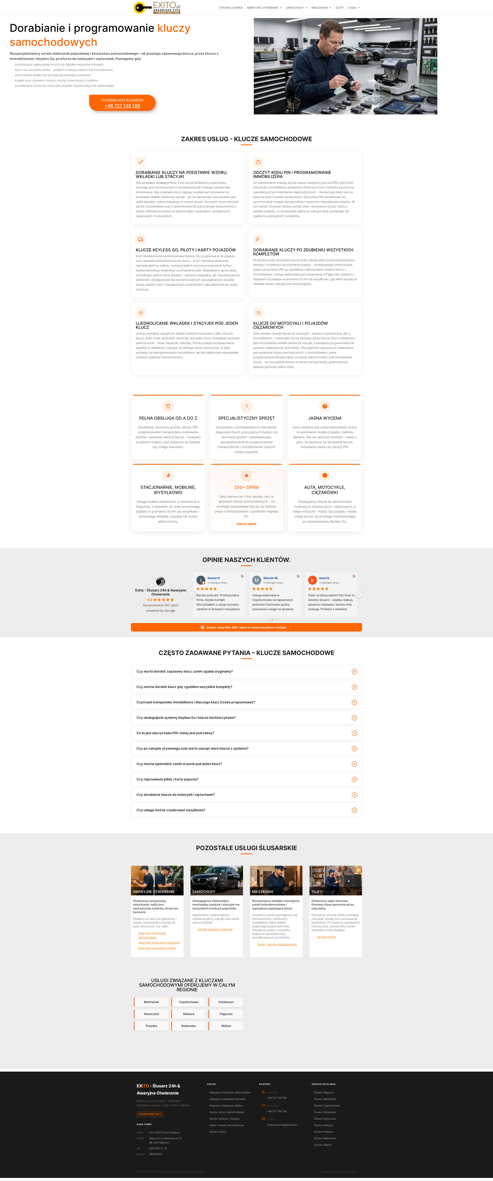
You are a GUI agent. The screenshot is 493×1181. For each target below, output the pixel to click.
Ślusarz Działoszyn (325, 1112)
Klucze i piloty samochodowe (227, 1112)
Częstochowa (188, 1002)
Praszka (151, 1026)
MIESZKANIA (320, 7)
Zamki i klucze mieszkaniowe (277, 944)
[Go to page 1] (272, 620)
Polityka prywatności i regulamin (338, 1171)
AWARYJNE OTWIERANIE (262, 7)
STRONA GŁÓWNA (231, 7)
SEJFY (340, 7)
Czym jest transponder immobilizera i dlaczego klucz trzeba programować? (196, 702)
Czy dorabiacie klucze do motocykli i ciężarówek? (176, 795)
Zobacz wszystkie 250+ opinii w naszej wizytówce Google (249, 627)
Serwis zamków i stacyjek (215, 929)
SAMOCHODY (295, 7)
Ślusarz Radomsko (325, 1138)
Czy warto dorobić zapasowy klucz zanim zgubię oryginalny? (185, 671)
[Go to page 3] (278, 620)
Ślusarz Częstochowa (327, 1105)
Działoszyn (226, 1002)
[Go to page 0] (269, 619)
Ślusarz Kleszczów (325, 1118)
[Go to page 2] (275, 620)
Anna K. (325, 578)
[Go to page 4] (281, 619)
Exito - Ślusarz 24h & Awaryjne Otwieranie (160, 592)
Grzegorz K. (272, 578)
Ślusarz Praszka (323, 1131)
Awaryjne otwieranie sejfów (157, 948)
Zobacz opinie (246, 524)
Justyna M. (216, 578)
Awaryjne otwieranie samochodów (152, 935)
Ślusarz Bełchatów (325, 1098)
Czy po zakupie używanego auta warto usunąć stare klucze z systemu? (192, 748)
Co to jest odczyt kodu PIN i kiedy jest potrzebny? (175, 733)
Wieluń (226, 1026)
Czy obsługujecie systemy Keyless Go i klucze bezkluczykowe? (186, 718)
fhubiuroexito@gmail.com (282, 1124)
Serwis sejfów (326, 937)
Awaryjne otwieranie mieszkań (159, 942)
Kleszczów (151, 1014)
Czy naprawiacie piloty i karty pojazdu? (167, 779)
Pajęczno (226, 1014)
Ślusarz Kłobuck (323, 1125)
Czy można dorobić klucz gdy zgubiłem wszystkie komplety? (184, 687)
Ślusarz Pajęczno (324, 1092)
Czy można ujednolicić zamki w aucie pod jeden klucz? (179, 764)
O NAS (352, 7)
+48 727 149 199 (122, 105)
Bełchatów (151, 1002)
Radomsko (188, 1026)
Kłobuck (189, 1014)
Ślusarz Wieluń (323, 1144)
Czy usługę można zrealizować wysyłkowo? (171, 810)
